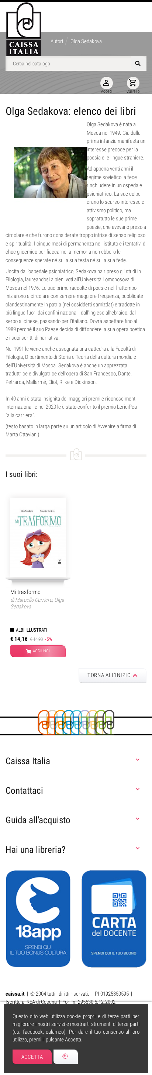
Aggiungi (41, 651)
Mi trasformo (25, 591)
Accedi (107, 86)
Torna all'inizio (109, 675)
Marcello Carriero (33, 600)
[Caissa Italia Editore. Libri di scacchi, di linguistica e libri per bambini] (24, 29)
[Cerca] (138, 63)
